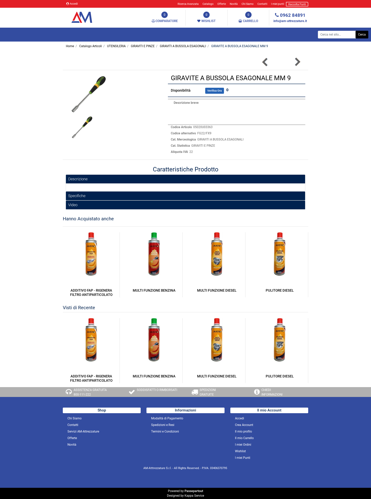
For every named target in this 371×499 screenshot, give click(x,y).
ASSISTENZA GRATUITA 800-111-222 (90, 392)
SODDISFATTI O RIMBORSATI (157, 390)
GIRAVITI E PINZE (143, 46)
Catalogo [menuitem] (208, 3)
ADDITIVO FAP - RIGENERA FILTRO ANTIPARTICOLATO (91, 292)
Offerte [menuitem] (221, 3)
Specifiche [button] (76, 195)
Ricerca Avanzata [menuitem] (188, 3)
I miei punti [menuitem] (277, 3)
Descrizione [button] (78, 179)
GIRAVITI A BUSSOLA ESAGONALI (183, 46)
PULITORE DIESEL (280, 290)
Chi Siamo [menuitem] (248, 3)
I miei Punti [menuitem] (242, 458)
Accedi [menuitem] (239, 418)
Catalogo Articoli (90, 46)
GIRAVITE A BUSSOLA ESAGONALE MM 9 (239, 46)
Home (70, 46)
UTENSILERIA (116, 46)
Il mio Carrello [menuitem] (244, 438)
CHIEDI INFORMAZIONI (272, 392)
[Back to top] (360, 488)
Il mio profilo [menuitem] (243, 431)
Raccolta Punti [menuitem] (297, 4)
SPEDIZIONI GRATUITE (208, 392)
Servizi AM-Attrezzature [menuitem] (83, 431)
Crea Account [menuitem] (244, 425)
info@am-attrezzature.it (290, 21)
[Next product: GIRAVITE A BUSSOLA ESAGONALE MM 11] (297, 62)
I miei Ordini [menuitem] (243, 444)
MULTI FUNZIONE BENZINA (154, 290)
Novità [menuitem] (234, 3)
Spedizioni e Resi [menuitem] (162, 425)
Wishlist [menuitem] (240, 451)
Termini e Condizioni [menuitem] (165, 431)
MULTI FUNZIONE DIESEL (217, 290)
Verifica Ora (214, 90)
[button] (362, 34)
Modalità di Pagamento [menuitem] (167, 418)
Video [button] (72, 205)
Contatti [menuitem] (262, 3)
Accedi (74, 3)
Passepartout (194, 491)
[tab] (185, 179)
